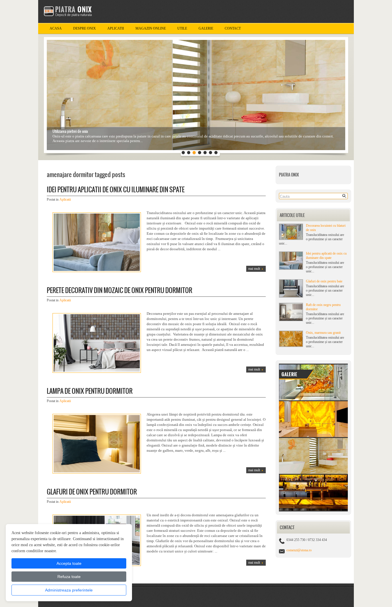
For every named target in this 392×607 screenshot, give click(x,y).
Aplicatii (115, 28)
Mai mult (254, 269)
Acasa (56, 28)
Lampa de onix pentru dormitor (90, 391)
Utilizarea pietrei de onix (70, 131)
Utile (182, 28)
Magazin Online (150, 28)
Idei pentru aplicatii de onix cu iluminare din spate (326, 255)
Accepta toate (69, 563)
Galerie (206, 28)
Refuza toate (69, 576)
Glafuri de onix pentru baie (324, 281)
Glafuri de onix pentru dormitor (92, 492)
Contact (233, 28)
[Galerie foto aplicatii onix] (313, 510)
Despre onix (84, 28)
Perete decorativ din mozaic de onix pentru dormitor (119, 290)
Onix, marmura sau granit (323, 333)
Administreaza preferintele (69, 590)
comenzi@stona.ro (299, 550)
